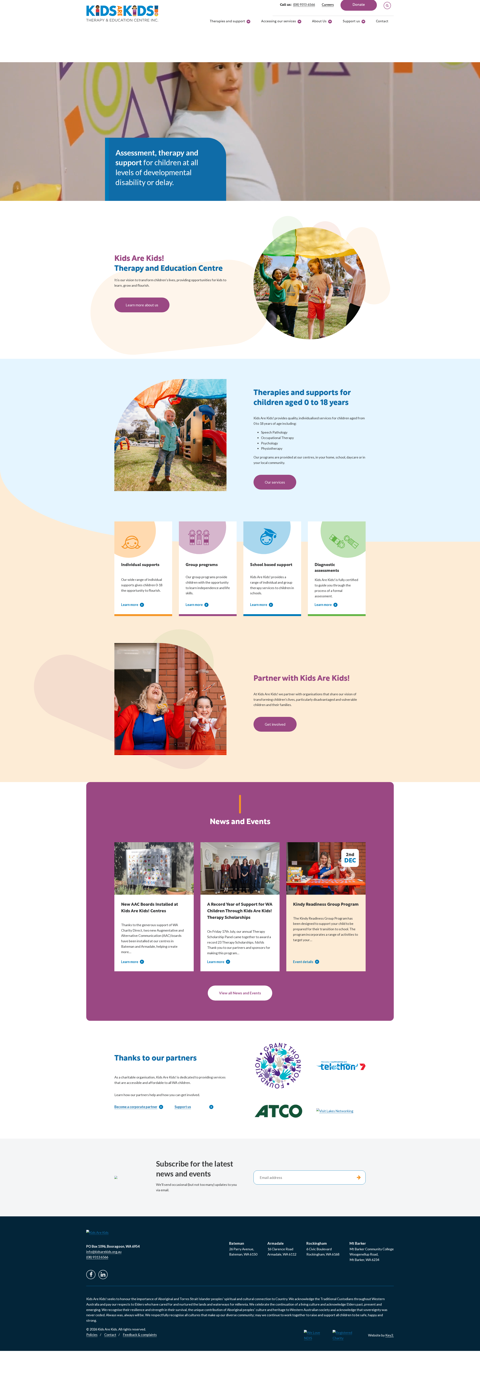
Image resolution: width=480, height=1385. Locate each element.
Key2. (389, 1335)
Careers (328, 5)
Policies (92, 1335)
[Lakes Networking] (341, 1111)
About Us (319, 21)
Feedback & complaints (140, 1335)
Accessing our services (278, 21)
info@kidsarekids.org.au (104, 1252)
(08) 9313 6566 (304, 5)
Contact (382, 21)
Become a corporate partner (135, 1107)
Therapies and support (227, 21)
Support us (351, 21)
